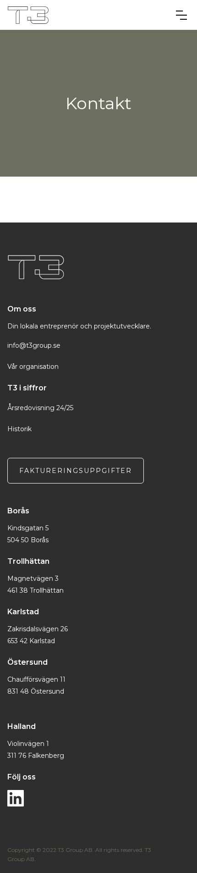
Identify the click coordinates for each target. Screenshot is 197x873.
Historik (19, 429)
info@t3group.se (33, 345)
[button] (181, 15)
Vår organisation (33, 366)
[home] (87, 15)
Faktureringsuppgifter (75, 471)
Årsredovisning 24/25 (40, 408)
